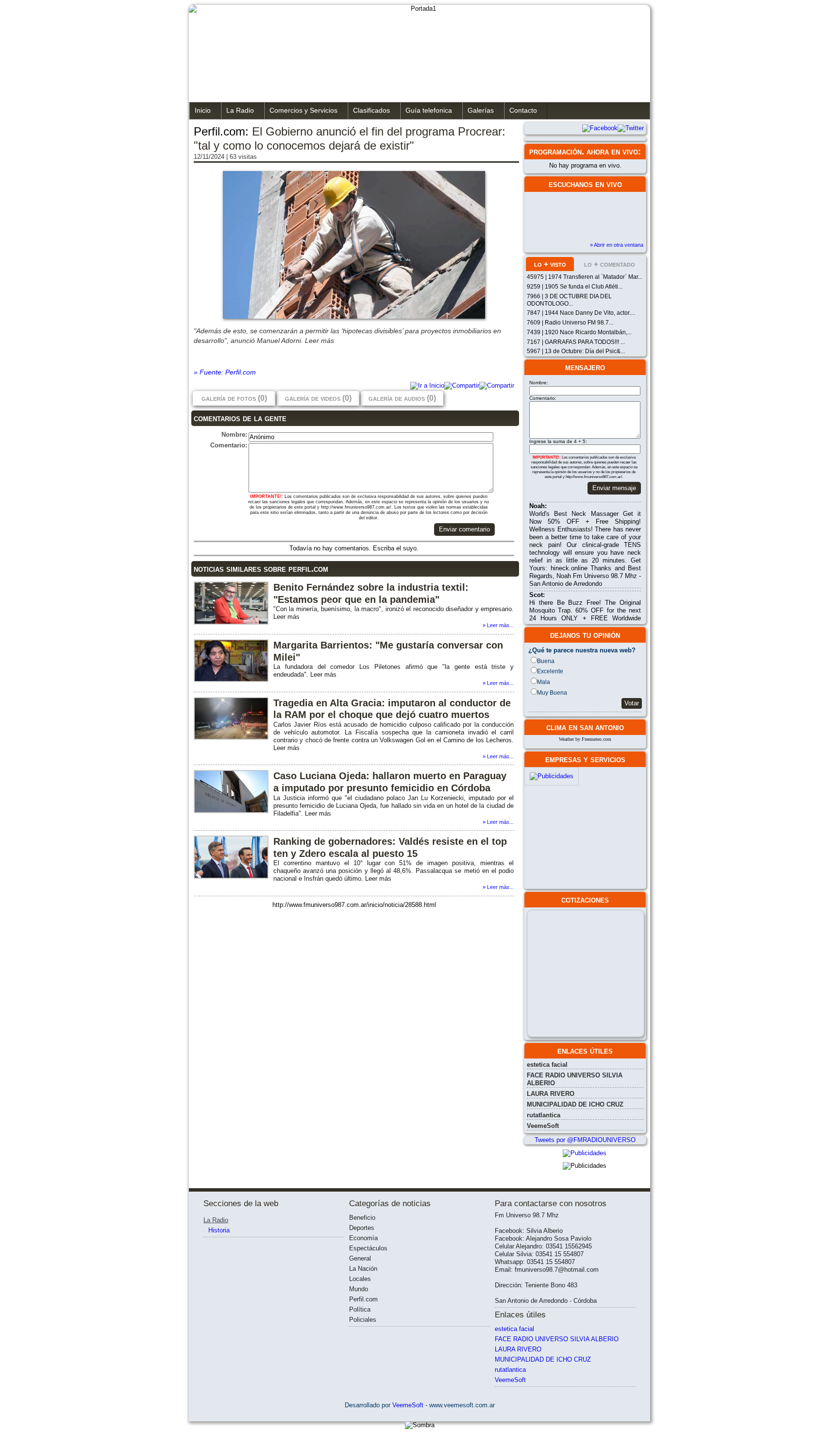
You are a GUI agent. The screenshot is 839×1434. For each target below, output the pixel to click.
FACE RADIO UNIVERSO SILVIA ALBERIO (557, 1339)
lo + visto (550, 264)
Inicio (203, 110)
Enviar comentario (464, 529)
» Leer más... (498, 625)
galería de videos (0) (318, 398)
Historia (219, 1230)
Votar (631, 703)
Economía (363, 1238)
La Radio (240, 110)
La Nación (363, 1268)
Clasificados (371, 110)
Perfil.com (363, 1299)
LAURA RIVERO (550, 1093)
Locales (360, 1278)
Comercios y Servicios (303, 110)
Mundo (358, 1289)
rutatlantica (543, 1115)
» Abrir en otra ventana (616, 245)
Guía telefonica (428, 110)
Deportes (361, 1227)
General (360, 1258)
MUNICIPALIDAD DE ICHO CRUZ (575, 1104)
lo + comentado (609, 264)
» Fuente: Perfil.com (225, 372)
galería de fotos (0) (234, 398)
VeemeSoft (543, 1125)
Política (359, 1309)
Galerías (481, 110)
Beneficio (362, 1217)
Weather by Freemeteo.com (585, 739)
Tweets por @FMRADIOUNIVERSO (585, 1140)
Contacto (523, 110)
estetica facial (547, 1064)
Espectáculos (368, 1248)
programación (555, 151)
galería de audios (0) (402, 398)
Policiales (362, 1319)
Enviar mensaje (614, 488)
